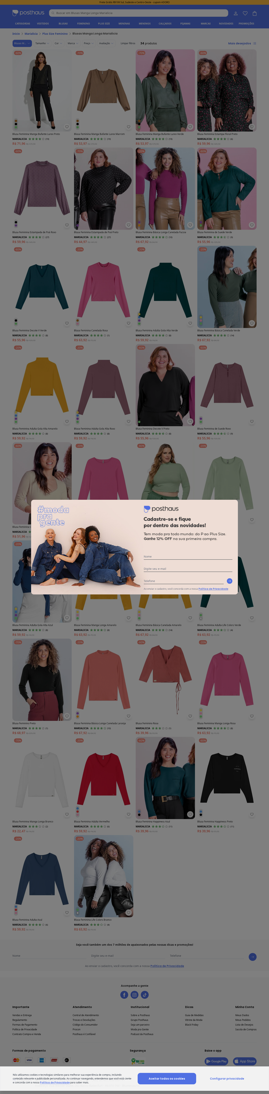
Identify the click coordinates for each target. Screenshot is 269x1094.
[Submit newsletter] (229, 581)
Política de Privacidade (213, 588)
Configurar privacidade (227, 1079)
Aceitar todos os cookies (167, 1079)
